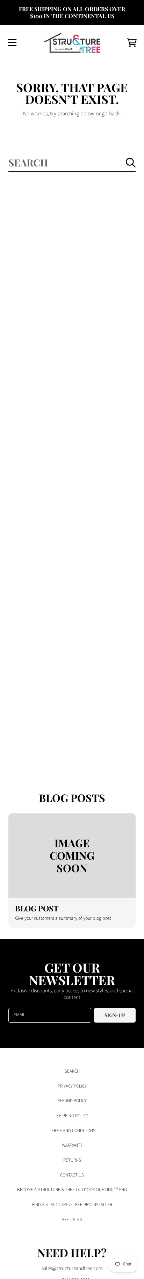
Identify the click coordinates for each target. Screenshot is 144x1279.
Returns (72, 1160)
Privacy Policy (72, 1086)
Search (72, 1071)
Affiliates (72, 1219)
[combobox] (72, 162)
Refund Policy (72, 1101)
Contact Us (72, 1175)
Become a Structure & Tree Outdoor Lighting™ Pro (72, 1190)
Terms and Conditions (72, 1131)
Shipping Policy (72, 1116)
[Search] (130, 162)
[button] (12, 42)
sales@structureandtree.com (72, 1268)
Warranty (72, 1145)
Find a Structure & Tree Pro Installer (72, 1205)
